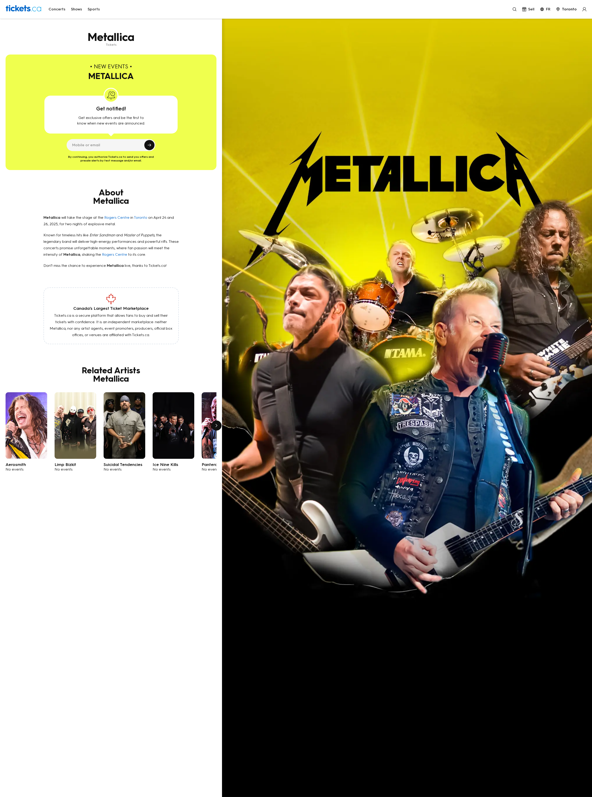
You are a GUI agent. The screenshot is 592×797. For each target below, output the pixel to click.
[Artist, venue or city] (514, 9)
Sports (94, 9)
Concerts (57, 9)
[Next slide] (216, 425)
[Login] (584, 9)
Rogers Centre (117, 217)
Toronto (140, 217)
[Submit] (149, 145)
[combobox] (566, 9)
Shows (76, 9)
